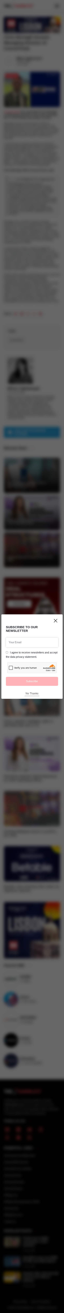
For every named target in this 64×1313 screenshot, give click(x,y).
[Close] (55, 620)
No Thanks (32, 693)
